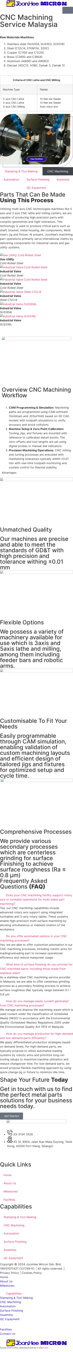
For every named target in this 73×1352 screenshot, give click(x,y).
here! (45, 1347)
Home (8, 1175)
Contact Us (7, 1333)
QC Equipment (36, 187)
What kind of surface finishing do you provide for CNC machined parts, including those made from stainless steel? (36, 969)
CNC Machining (14, 1225)
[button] (36, 328)
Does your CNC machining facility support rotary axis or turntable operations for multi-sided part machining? (36, 899)
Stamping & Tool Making (21, 171)
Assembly (63, 179)
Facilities (9, 1199)
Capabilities (14, 1293)
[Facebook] (4, 1156)
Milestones (11, 1191)
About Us (10, 1183)
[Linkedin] (14, 1156)
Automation (11, 179)
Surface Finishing (37, 179)
